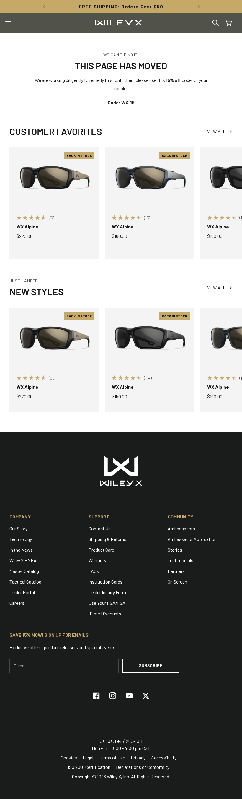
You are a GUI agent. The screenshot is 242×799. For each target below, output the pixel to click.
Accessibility (163, 757)
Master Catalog (24, 571)
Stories (175, 549)
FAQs (94, 571)
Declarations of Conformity (142, 767)
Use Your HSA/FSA (107, 603)
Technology (20, 539)
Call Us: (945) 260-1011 (121, 741)
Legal (88, 757)
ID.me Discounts (105, 613)
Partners (176, 571)
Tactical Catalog (25, 581)
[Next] (199, 6)
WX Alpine (27, 226)
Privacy (138, 757)
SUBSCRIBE (150, 665)
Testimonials (180, 560)
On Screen (177, 581)
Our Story (18, 528)
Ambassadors (181, 528)
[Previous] (44, 6)
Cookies (69, 757)
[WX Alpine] (54, 177)
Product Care (101, 549)
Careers (16, 603)
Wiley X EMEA (23, 560)
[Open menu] (8, 23)
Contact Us (100, 528)
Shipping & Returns (107, 539)
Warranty (97, 560)
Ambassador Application (192, 539)
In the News (21, 549)
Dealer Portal (22, 592)
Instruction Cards (105, 581)
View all (216, 131)
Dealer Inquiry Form (107, 592)
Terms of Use (112, 757)
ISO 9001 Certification (89, 767)
